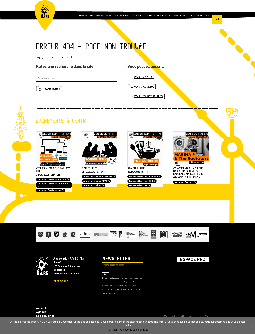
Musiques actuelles (126, 15)
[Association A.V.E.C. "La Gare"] (42, 274)
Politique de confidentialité (133, 329)
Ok (109, 329)
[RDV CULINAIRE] (145, 165)
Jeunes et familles (156, 15)
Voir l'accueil (144, 77)
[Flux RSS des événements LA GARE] (216, 3)
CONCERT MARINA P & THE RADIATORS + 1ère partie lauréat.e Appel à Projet (189, 171)
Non (115, 329)
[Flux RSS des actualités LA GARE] (191, 3)
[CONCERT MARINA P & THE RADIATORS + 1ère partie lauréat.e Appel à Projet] (191, 165)
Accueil (41, 308)
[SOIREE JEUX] (100, 165)
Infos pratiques (200, 15)
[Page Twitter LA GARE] (206, 3)
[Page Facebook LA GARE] (201, 3)
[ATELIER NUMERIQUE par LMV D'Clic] (54, 165)
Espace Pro (192, 259)
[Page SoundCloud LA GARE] (196, 3)
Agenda (82, 15)
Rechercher (51, 88)
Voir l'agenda (144, 86)
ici (122, 293)
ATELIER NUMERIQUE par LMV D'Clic (53, 169)
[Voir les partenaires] (122, 241)
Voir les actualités (148, 96)
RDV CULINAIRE (136, 168)
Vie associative (99, 15)
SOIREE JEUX (89, 168)
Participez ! (181, 15)
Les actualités (45, 316)
